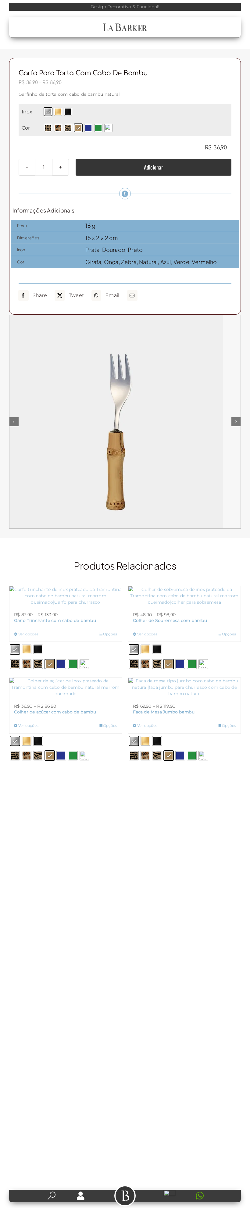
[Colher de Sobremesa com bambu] (184, 596)
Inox (27, 112)
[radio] (48, 112)
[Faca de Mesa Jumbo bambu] (184, 687)
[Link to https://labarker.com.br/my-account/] (80, 1196)
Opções (110, 634)
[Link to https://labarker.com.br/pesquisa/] (51, 1196)
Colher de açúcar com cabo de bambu (55, 712)
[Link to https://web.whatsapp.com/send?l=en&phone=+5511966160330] (212, 1196)
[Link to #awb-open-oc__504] (125, 1195)
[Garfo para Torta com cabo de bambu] (125, 421)
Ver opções (28, 634)
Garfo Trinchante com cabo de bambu (55, 620)
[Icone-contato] (169, 1192)
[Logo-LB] (124, 25)
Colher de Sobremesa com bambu (170, 620)
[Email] (132, 295)
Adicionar (153, 167)
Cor (26, 128)
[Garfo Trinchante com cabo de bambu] (65, 596)
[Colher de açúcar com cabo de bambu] (65, 687)
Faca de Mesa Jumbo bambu (164, 712)
